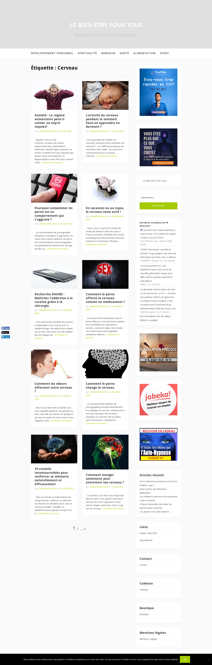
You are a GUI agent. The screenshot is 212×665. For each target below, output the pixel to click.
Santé (124, 53)
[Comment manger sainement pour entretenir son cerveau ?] (105, 452)
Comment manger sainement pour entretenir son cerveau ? (105, 478)
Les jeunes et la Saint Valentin (154, 511)
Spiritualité (87, 53)
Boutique (144, 614)
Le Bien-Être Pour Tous (106, 25)
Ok (185, 659)
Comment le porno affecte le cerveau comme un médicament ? (105, 298)
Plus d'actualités (148, 316)
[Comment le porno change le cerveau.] (105, 364)
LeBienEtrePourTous (48, 131)
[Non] (208, 659)
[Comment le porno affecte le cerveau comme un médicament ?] (105, 274)
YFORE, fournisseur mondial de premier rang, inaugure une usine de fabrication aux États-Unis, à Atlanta (158, 253)
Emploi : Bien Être (148, 533)
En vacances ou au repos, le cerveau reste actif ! (105, 210)
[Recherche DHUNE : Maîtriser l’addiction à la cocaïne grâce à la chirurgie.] (54, 274)
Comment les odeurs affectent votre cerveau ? (53, 387)
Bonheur (108, 53)
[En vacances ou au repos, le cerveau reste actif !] (105, 188)
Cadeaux (144, 589)
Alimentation (144, 53)
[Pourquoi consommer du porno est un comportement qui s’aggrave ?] (54, 188)
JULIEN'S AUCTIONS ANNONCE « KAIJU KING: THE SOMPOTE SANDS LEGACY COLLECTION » (158, 234)
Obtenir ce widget (149, 320)
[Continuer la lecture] (52, 162)
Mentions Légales (148, 638)
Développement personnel (52, 53)
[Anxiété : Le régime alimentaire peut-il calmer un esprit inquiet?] (54, 95)
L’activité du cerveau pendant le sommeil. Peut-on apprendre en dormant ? (103, 120)
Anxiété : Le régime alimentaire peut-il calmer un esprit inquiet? (50, 120)
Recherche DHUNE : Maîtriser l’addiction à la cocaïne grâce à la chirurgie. (54, 299)
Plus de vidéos (163, 316)
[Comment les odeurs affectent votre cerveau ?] (54, 364)
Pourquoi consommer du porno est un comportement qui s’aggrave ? (54, 213)
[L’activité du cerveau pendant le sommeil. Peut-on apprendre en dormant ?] (105, 95)
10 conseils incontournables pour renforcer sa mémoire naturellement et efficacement (52, 476)
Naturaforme (146, 540)
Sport (164, 53)
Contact (143, 564)
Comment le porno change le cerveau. (100, 385)
